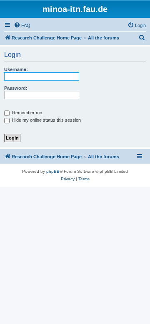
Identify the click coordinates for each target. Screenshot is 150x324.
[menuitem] (22, 25)
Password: (16, 88)
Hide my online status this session (46, 120)
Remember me (26, 112)
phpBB (53, 171)
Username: (16, 69)
